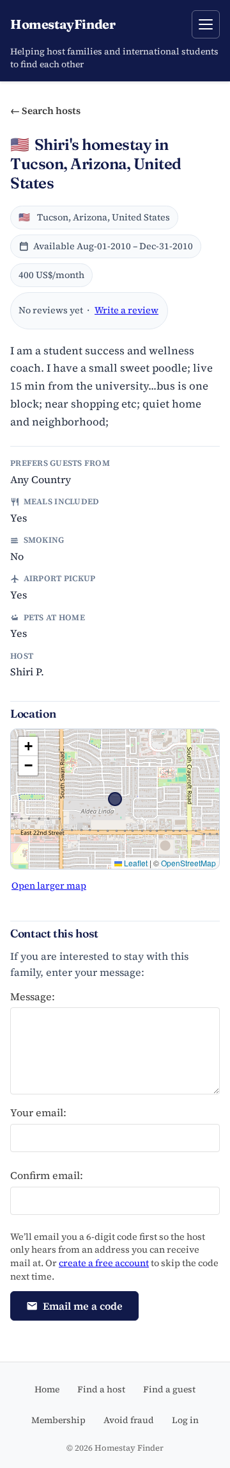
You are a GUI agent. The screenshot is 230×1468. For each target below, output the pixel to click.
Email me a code (83, 1306)
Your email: (38, 1112)
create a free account (104, 1263)
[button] (28, 746)
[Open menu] (206, 24)
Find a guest (169, 1389)
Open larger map (49, 885)
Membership (58, 1420)
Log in (185, 1420)
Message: (32, 996)
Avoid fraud (128, 1420)
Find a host (101, 1389)
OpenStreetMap (188, 862)
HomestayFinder (62, 24)
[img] (115, 799)
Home (46, 1389)
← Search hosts (45, 110)
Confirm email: (46, 1175)
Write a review (126, 310)
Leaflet (135, 862)
